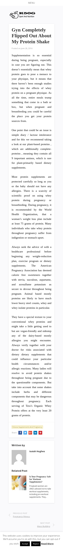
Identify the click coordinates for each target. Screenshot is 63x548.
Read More (47, 543)
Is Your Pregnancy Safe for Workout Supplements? (40, 479)
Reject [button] (36, 543)
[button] (31, 3)
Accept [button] (25, 543)
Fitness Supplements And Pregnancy (27, 427)
